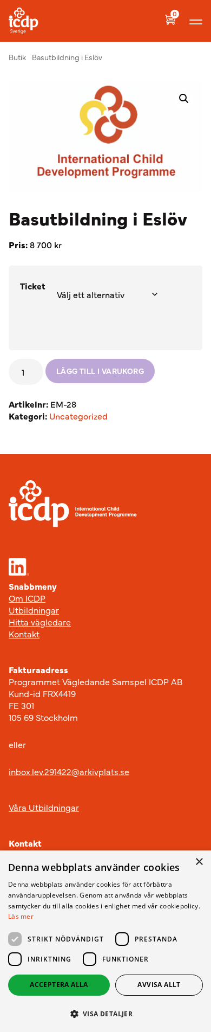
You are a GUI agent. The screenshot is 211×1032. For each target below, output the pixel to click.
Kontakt (24, 634)
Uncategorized (78, 416)
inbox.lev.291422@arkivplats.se (69, 771)
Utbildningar (34, 610)
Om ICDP (27, 598)
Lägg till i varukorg (100, 370)
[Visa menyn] (195, 20)
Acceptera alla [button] (59, 984)
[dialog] (105, 941)
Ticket (32, 286)
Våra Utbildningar (44, 807)
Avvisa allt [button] (158, 984)
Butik (17, 56)
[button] (184, 98)
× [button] (199, 862)
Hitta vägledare (40, 622)
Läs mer (21, 916)
